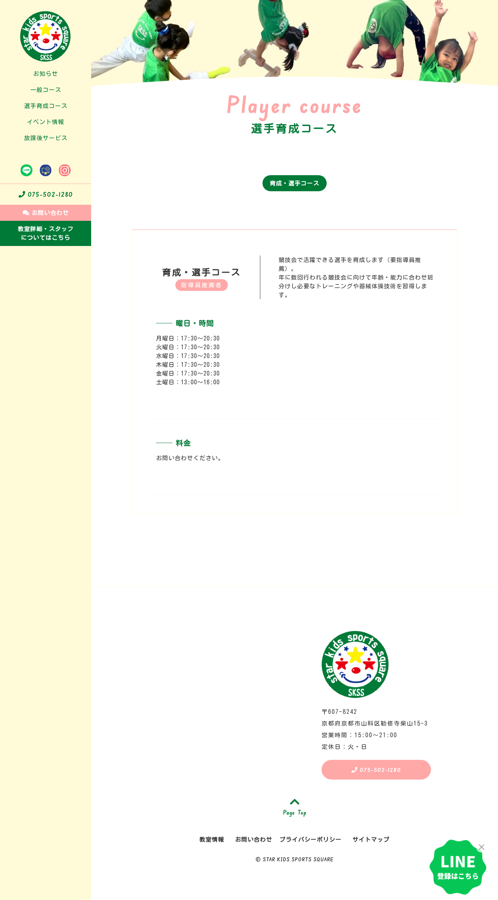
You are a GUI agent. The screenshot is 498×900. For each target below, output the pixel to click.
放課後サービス (45, 138)
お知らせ (45, 74)
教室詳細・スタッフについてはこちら (46, 233)
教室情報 (211, 839)
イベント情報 (45, 122)
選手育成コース (45, 106)
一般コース (45, 90)
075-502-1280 (49, 194)
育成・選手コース (294, 183)
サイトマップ (371, 839)
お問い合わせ (49, 212)
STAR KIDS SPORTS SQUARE (298, 859)
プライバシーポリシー (311, 839)
